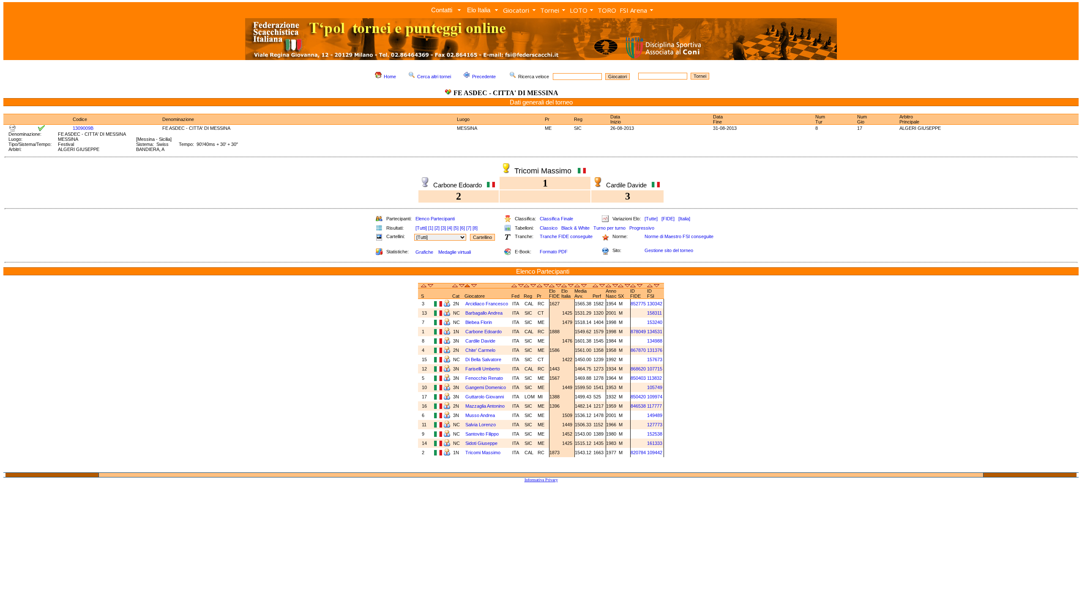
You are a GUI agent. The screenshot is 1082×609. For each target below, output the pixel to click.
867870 (638, 350)
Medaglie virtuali (454, 252)
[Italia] (684, 218)
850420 (638, 396)
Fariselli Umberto (483, 368)
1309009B (83, 128)
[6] (462, 227)
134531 (654, 331)
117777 (654, 406)
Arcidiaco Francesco (487, 303)
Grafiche (424, 252)
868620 (638, 368)
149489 (654, 415)
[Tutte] (651, 218)
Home (390, 76)
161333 (654, 443)
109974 (654, 396)
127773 (654, 424)
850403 (638, 378)
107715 (654, 368)
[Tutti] (421, 227)
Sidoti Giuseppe (482, 443)
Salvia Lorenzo (481, 424)
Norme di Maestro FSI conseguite (679, 236)
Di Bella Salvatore (484, 359)
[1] (430, 227)
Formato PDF (554, 251)
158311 (654, 312)
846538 (638, 406)
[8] (475, 227)
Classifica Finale (556, 218)
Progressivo (641, 227)
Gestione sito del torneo (669, 250)
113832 (654, 378)
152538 (654, 433)
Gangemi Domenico (486, 387)
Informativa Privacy (541, 479)
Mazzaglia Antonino (485, 406)
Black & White (575, 227)
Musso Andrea (480, 415)
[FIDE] (668, 218)
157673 (654, 359)
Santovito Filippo (482, 433)
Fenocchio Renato (484, 378)
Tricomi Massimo (483, 452)
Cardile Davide (481, 340)
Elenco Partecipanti (435, 218)
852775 (638, 303)
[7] (468, 227)
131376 (654, 350)
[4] (449, 227)
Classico (548, 227)
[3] (443, 227)
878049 (638, 331)
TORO (607, 10)
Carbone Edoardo (484, 331)
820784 (638, 452)
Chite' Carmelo (481, 350)
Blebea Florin (479, 322)
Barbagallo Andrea (484, 312)
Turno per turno (609, 227)
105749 (654, 387)
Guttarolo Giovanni (485, 396)
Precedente (484, 76)
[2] (437, 227)
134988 (654, 340)
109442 (654, 452)
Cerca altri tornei (434, 76)
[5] (456, 227)
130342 (654, 303)
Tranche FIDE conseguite (566, 236)
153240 (654, 322)
